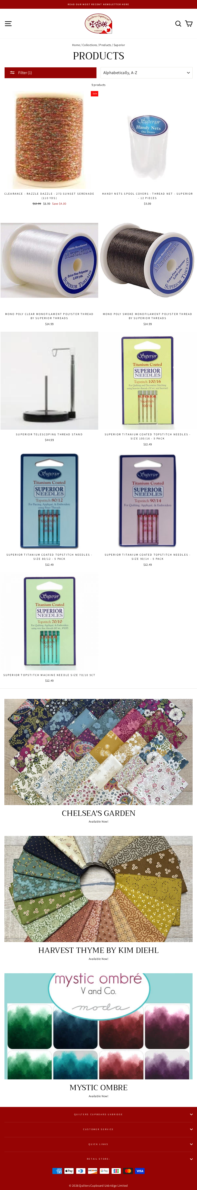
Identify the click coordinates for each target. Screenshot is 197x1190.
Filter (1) (24, 72)
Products (105, 45)
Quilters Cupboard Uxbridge (98, 1114)
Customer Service (98, 1129)
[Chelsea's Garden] (98, 752)
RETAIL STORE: (98, 1158)
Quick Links (98, 1144)
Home (76, 45)
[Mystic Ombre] (98, 1026)
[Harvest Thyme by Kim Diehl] (98, 889)
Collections (89, 45)
